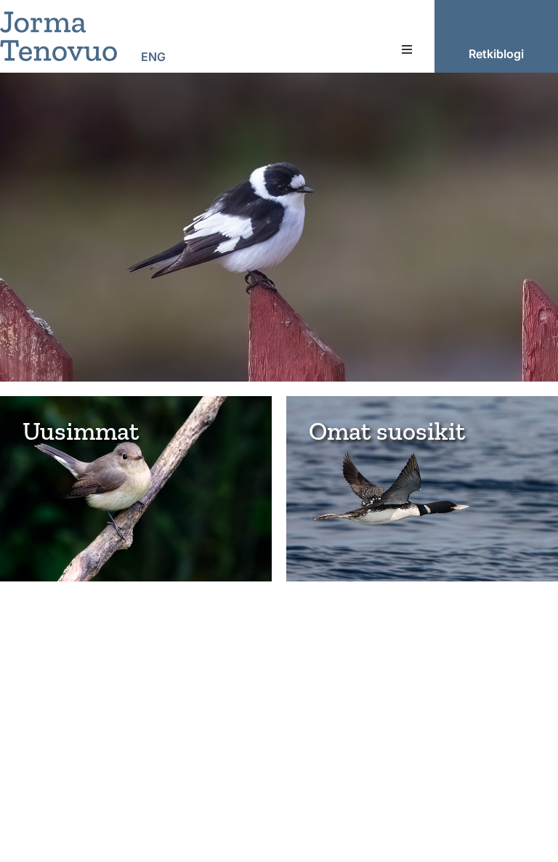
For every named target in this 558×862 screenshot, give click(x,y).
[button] (407, 49)
